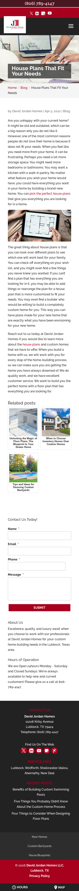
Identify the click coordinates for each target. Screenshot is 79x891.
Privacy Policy (39, 876)
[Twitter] (31, 14)
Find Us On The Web (39, 744)
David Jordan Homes (27, 111)
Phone (14, 559)
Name (13, 529)
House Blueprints (39, 855)
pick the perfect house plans (50, 193)
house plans (31, 344)
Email (13, 544)
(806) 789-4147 (39, 3)
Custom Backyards (40, 846)
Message (16, 574)
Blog (66, 111)
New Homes (39, 836)
